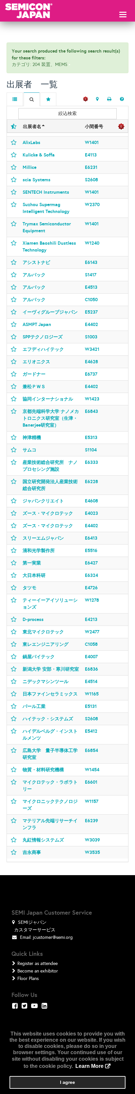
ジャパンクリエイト (43, 501)
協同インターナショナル (48, 399)
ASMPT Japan (37, 324)
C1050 (91, 299)
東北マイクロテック (43, 632)
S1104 (91, 450)
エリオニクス (36, 362)
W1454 (92, 770)
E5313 (91, 437)
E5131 (91, 706)
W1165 (92, 694)
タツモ (29, 588)
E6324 (91, 575)
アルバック (34, 275)
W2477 (92, 632)
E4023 (91, 513)
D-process (33, 619)
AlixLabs (31, 142)
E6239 (91, 821)
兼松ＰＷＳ (34, 386)
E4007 (91, 657)
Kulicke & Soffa (39, 155)
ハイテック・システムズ (48, 719)
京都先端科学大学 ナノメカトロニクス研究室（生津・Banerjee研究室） (51, 418)
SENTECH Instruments (46, 192)
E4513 (91, 287)
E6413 (91, 538)
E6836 (91, 669)
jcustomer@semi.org (53, 937)
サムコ (29, 450)
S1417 (90, 275)
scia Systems (36, 180)
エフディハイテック (43, 349)
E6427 (91, 563)
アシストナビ (36, 262)
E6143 (91, 262)
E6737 (91, 374)
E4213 (91, 619)
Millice (29, 167)
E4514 (91, 681)
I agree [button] (67, 1082)
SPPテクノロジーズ (43, 337)
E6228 (91, 481)
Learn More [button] (89, 1066)
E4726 (91, 588)
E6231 (91, 167)
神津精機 (32, 437)
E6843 (91, 411)
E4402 (91, 324)
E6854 (91, 750)
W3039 (92, 840)
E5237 (91, 312)
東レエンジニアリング (45, 644)
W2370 (92, 204)
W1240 (92, 243)
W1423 (92, 399)
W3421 (92, 349)
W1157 (91, 801)
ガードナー (34, 374)
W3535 (92, 852)
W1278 (92, 600)
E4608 (91, 501)
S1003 (91, 337)
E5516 (91, 550)
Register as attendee (37, 963)
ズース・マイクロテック (48, 513)
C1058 (91, 644)
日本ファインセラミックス (50, 694)
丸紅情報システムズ (43, 840)
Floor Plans (28, 978)
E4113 (91, 155)
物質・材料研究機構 (43, 770)
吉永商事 (32, 852)
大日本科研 (34, 575)
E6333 (91, 462)
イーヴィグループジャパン (50, 312)
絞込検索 (67, 113)
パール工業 (34, 706)
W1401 (92, 142)
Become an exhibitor (37, 971)
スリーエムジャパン (43, 538)
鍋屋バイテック (39, 657)
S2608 (91, 180)
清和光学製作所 (39, 550)
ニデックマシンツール (45, 681)
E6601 (91, 782)
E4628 (91, 362)
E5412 (91, 731)
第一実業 (32, 563)
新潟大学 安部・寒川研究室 (51, 669)
